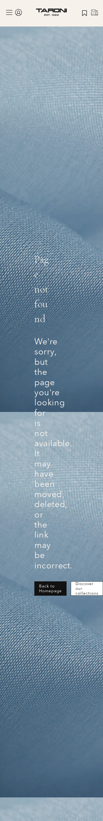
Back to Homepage (50, 588)
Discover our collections (87, 588)
